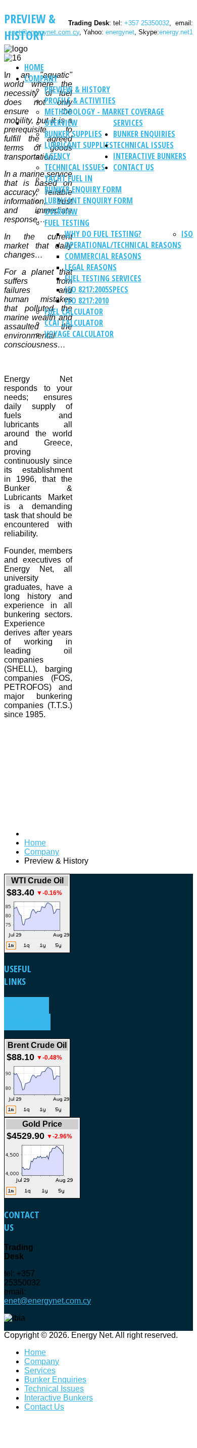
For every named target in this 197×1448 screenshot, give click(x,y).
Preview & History (77, 89)
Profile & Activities (80, 100)
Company (41, 78)
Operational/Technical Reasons (123, 245)
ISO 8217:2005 (87, 289)
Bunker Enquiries (144, 133)
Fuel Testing (66, 222)
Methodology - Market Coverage (104, 111)
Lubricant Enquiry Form (88, 200)
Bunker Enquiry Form (83, 189)
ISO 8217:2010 (87, 300)
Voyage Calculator (79, 333)
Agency (57, 156)
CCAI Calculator (73, 322)
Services (128, 122)
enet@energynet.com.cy (43, 32)
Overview (61, 122)
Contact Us (133, 167)
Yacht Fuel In (68, 178)
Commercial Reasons (103, 256)
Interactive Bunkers (149, 156)
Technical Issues (74, 167)
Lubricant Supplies (78, 145)
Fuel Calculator (73, 311)
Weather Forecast (27, 1013)
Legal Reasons (91, 267)
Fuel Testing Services (103, 278)
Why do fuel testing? (103, 233)
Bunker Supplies (73, 133)
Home (34, 67)
